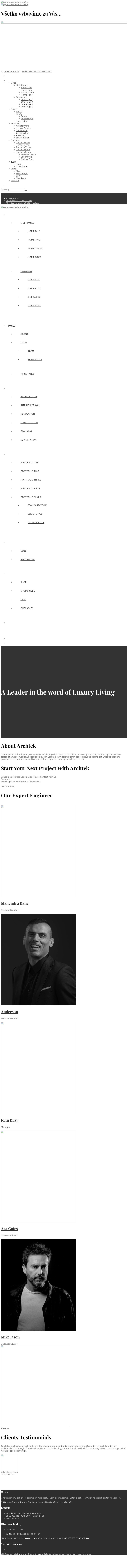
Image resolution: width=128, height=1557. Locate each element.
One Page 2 (27, 102)
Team (19, 114)
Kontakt (15, 180)
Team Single (27, 118)
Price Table (21, 121)
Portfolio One (23, 142)
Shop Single (22, 173)
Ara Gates (9, 1228)
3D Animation (23, 138)
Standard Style (28, 154)
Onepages (21, 97)
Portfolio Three (23, 147)
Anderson (9, 1011)
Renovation (22, 130)
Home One (26, 87)
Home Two (26, 90)
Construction (22, 133)
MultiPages (21, 85)
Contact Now (7, 786)
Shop (13, 169)
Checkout (21, 178)
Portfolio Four (23, 149)
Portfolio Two (23, 145)
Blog (13, 161)
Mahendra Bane (15, 903)
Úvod (13, 83)
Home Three (27, 92)
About (19, 111)
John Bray (9, 1120)
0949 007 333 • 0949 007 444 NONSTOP (25, 1516)
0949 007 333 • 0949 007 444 (37, 72)
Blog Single (22, 166)
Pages (14, 109)
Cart (18, 176)
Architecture (22, 126)
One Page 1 (26, 99)
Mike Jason (10, 1336)
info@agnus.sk (11, 72)
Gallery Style (27, 159)
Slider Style (26, 157)
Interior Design (23, 128)
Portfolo (15, 140)
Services (15, 123)
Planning (20, 135)
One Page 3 (27, 104)
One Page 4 (27, 107)
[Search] (26, 190)
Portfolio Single (24, 152)
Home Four (26, 95)
